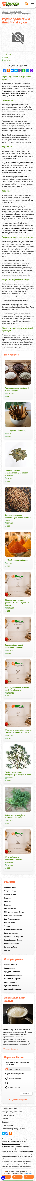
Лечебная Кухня (10, 982)
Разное (7, 951)
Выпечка (7, 905)
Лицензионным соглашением (11, 1144)
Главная (5, 12)
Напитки (7, 898)
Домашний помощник (13, 989)
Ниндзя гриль (9, 922)
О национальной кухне (13, 975)
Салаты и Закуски (11, 894)
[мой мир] (27, 70)
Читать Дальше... (11, 1049)
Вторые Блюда (10, 891)
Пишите (5, 1118)
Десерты (7, 901)
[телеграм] (16, 70)
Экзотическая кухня (12, 933)
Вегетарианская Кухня (13, 915)
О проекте (5, 1122)
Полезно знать (16, 12)
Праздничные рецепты (13, 936)
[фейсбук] (4, 70)
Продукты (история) (12, 972)
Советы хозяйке (10, 965)
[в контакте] (12, 70)
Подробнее (28, 1173)
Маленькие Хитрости (12, 979)
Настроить (29, 1177)
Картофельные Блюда (13, 940)
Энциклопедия (10, 968)
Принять (6, 1177)
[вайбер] (20, 70)
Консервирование (11, 943)
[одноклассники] (8, 70)
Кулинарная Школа (12, 986)
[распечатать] (31, 70)
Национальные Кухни (13, 929)
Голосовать (26, 1094)
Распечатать (8, 60)
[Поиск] (26, 4)
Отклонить (17, 1177)
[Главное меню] (32, 4)
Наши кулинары (8, 1115)
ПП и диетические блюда (14, 912)
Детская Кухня (10, 908)
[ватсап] (24, 70)
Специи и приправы (23, 13)
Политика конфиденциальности (13, 1129)
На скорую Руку (10, 947)
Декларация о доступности (12, 1112)
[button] (3, 1178)
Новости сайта (7, 1125)
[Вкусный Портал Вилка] (10, 3)
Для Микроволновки (12, 919)
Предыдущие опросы (18, 1100)
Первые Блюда (10, 887)
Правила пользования (10, 1108)
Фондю (7, 926)
